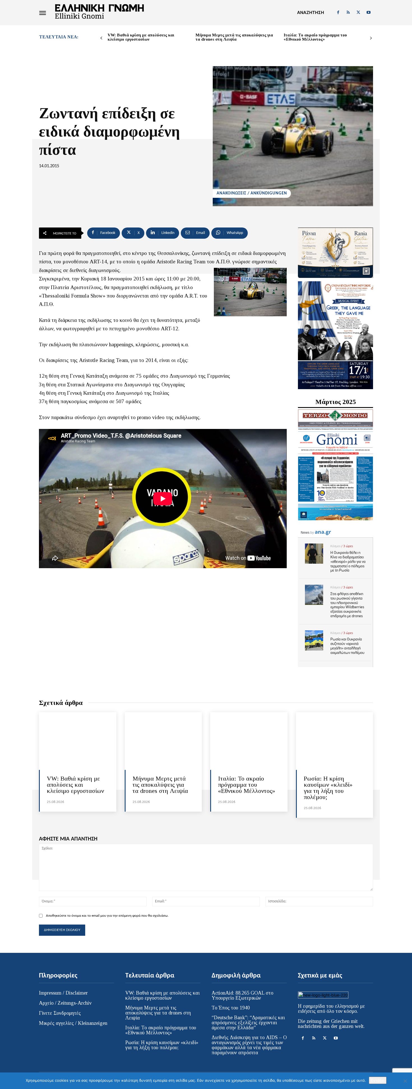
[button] (310, 12)
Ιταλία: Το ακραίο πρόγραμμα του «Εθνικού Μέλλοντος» (315, 37)
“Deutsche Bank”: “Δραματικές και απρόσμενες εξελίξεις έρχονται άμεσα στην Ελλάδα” (248, 1022)
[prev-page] (101, 38)
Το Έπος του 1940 (231, 1008)
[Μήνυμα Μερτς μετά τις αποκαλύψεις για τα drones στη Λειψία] (163, 741)
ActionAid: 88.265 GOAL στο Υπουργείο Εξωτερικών (242, 995)
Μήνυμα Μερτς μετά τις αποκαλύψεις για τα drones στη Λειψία (234, 37)
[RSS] (348, 12)
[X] (358, 12)
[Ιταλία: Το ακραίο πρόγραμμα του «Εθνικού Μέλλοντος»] (249, 741)
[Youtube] (368, 12)
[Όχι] (405, 1081)
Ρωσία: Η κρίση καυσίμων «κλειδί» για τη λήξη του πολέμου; (328, 787)
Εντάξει (377, 1080)
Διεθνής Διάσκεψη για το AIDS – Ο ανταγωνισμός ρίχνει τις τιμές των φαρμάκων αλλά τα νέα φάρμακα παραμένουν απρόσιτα (249, 1045)
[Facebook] (338, 12)
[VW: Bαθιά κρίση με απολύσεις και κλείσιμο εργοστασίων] (77, 741)
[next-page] (370, 38)
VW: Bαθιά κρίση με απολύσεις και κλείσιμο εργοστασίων (141, 37)
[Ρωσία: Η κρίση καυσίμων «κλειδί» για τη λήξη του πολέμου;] (334, 741)
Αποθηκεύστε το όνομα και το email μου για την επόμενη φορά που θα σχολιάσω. (107, 916)
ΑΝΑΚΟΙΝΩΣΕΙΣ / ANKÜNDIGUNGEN (252, 193)
